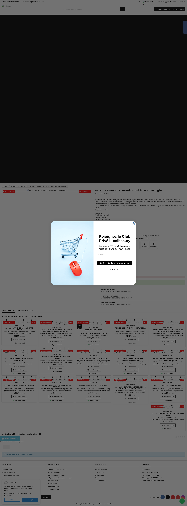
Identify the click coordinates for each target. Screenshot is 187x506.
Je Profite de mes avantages (114, 263)
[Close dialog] (133, 223)
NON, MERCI (115, 269)
